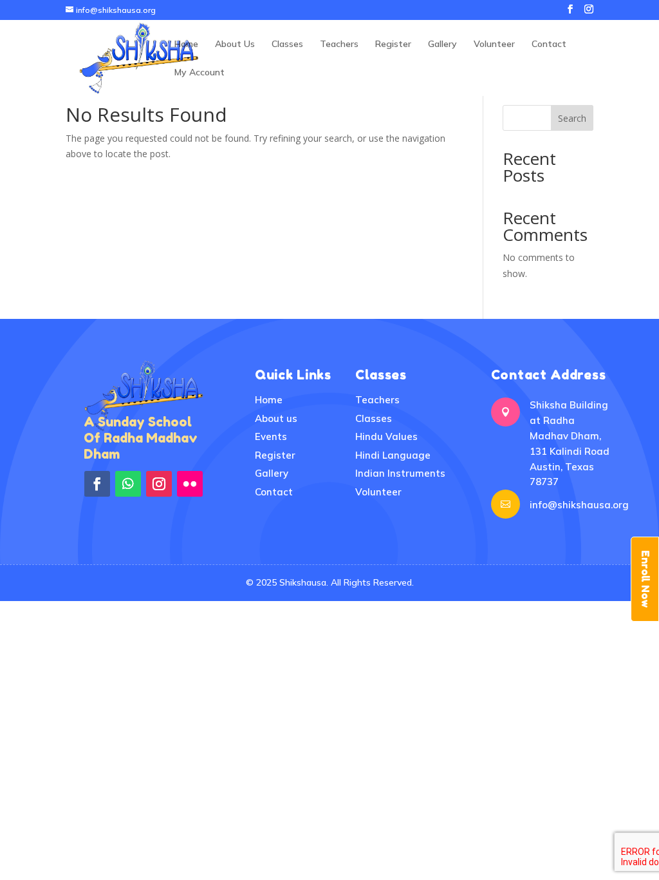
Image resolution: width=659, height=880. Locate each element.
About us (276, 418)
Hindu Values (386, 436)
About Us (235, 44)
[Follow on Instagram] (159, 484)
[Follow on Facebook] (97, 484)
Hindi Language (393, 455)
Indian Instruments (400, 473)
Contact (549, 44)
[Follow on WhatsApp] (128, 484)
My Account (199, 73)
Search (572, 118)
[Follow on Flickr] (190, 484)
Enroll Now (645, 579)
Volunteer (494, 44)
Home (186, 44)
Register (393, 44)
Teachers (339, 44)
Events (271, 436)
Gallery (442, 44)
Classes (287, 44)
